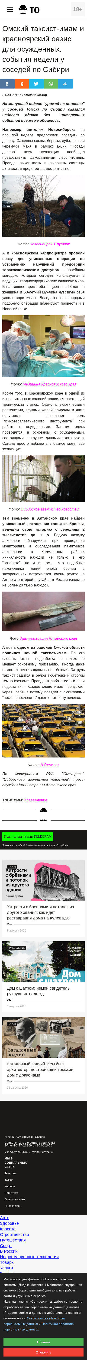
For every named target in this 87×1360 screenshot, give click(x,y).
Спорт (6, 1245)
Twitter (9, 1180)
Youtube (10, 1186)
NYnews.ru (49, 765)
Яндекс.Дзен (13, 1206)
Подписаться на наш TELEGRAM (28, 836)
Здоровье (9, 1223)
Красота (8, 1229)
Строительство (14, 1234)
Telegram (10, 1173)
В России (9, 1251)
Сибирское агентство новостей (50, 509)
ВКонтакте (12, 1193)
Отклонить (44, 1352)
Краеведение (35, 800)
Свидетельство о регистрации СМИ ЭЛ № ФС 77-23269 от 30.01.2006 (30, 1144)
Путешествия (13, 1240)
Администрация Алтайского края (48, 638)
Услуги (6, 1268)
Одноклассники (15, 1199)
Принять (43, 1342)
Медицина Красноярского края (50, 384)
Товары (7, 1262)
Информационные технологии (29, 1257)
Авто (4, 1217)
